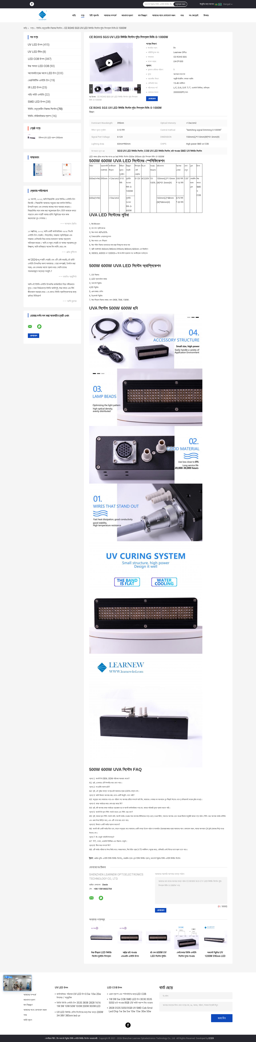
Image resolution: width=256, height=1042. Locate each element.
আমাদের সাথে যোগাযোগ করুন (163, 15)
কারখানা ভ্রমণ (127, 15)
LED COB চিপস (36, 59)
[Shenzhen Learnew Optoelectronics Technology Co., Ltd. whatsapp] (41, 326)
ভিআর (206, 15)
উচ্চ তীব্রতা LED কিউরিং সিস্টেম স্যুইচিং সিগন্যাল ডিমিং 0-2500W (101, 954)
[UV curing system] (109, 63)
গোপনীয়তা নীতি (50, 1038)
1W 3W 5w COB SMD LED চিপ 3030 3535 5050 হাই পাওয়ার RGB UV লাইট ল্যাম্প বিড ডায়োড (131, 1001)
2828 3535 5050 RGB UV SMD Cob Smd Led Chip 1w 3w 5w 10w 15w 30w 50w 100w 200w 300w (130, 1010)
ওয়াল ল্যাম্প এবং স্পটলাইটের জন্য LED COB (127, 994)
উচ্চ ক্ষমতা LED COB (38, 66)
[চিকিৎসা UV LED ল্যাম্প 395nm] (31, 137)
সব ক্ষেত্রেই (193, 15)
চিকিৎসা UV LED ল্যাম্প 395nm (51, 137)
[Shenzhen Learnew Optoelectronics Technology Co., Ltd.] (43, 15)
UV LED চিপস (35, 44)
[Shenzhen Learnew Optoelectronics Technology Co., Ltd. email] (32, 326)
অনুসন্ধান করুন (180, 4)
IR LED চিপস (34, 87)
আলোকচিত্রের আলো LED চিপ (42, 73)
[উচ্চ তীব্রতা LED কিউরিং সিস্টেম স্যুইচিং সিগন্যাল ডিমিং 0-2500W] (101, 937)
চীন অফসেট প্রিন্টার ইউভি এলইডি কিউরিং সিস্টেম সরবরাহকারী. (77, 1038)
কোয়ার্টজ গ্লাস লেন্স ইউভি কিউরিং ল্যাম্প (136, 858)
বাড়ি (74, 15)
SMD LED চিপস (36, 101)
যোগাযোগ (152, 98)
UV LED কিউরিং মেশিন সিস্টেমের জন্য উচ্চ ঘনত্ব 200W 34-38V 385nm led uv (80, 1014)
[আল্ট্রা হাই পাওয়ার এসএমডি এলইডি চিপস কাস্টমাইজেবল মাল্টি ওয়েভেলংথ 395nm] (130, 937)
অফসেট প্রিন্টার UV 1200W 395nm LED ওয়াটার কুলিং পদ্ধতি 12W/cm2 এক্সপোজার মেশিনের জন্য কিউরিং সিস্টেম (215, 954)
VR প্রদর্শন (94, 15)
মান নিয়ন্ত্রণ (142, 15)
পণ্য (82, 15)
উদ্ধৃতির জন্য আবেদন (207, 4)
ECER (211, 1038)
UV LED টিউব (35, 51)
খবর (182, 15)
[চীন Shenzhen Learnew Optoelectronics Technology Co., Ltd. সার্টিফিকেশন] (38, 169)
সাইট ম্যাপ (28, 1020)
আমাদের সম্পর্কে (110, 15)
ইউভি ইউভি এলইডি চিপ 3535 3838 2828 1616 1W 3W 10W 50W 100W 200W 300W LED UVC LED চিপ (79, 1005)
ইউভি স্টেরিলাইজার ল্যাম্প (39, 116)
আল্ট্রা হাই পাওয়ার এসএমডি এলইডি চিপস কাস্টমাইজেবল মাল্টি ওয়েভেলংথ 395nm (130, 954)
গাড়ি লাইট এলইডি (36, 94)
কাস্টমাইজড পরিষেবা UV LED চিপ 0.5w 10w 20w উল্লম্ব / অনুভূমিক (79, 996)
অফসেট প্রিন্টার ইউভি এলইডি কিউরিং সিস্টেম (165, 858)
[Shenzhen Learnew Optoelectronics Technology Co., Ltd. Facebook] (32, 4)
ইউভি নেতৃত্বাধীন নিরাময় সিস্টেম (49, 28)
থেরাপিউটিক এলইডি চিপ (38, 80)
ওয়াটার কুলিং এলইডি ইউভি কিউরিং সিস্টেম (108, 858)
